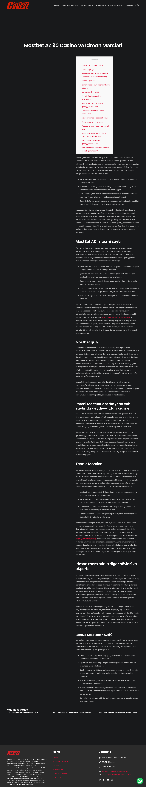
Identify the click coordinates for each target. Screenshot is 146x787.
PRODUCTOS (58, 765)
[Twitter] (104, 780)
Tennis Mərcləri (88, 81)
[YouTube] (108, 780)
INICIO (55, 757)
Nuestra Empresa (60, 761)
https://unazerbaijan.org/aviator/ (116, 317)
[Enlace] (18, 5)
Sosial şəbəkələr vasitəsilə (92, 122)
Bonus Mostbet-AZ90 (90, 92)
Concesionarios (60, 773)
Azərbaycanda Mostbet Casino (95, 118)
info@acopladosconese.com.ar (115, 771)
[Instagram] (112, 780)
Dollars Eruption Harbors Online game (22, 712)
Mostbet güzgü (88, 69)
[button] (140, 781)
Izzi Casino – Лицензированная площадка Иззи (72, 712)
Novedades (58, 769)
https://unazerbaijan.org (86, 538)
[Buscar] (138, 5)
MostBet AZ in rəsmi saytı (92, 65)
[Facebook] (100, 780)
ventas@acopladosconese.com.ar (116, 774)
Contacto (57, 777)
